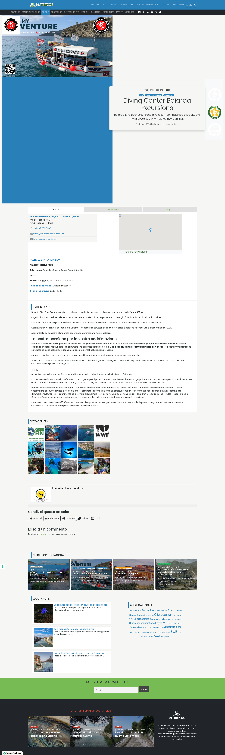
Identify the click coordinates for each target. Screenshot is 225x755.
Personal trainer (145, 627)
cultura (34, 727)
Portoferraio (121, 567)
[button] (150, 230)
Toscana (158, 89)
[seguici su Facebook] (144, 12)
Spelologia (153, 632)
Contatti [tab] (56, 209)
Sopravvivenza (144, 632)
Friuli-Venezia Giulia (45, 730)
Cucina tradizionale (81, 568)
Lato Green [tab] (113, 209)
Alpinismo (137, 611)
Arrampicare (149, 610)
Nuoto (171, 623)
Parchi (85, 12)
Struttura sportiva (164, 632)
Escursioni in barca (153, 95)
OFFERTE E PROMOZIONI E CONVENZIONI (91, 710)
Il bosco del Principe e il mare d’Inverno (45, 734)
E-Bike (132, 619)
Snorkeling (168, 95)
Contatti (165, 4)
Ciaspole (151, 615)
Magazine (179, 4)
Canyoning (142, 615)
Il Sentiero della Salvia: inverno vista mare (86, 734)
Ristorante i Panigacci (84, 573)
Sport (45, 12)
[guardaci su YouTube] (152, 12)
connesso (45, 534)
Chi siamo (95, 4)
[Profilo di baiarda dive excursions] (40, 495)
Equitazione (142, 619)
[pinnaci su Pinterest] (160, 12)
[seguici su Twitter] (148, 12)
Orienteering (178, 623)
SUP (179, 632)
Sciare (177, 626)
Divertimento (71, 12)
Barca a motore (162, 611)
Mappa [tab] (169, 209)
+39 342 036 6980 (42, 228)
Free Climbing (176, 619)
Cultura (95, 12)
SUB (141, 95)
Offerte (129, 12)
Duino (34, 730)
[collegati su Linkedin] (139, 12)
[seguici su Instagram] (156, 12)
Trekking (159, 636)
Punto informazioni (158, 627)
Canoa (132, 615)
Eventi (119, 12)
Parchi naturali (122, 564)
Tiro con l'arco (146, 636)
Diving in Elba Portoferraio (171, 573)
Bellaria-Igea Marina (125, 722)
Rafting (169, 626)
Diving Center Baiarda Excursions (47, 573)
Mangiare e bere (31, 12)
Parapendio (135, 627)
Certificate (126, 4)
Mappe (149, 4)
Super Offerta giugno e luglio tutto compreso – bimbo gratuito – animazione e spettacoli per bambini (133, 734)
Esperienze (108, 12)
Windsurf (168, 637)
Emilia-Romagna (141, 722)
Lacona (150, 89)
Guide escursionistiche (142, 623)
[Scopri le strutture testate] (214, 94)
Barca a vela (175, 610)
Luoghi (140, 4)
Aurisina (77, 730)
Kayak (158, 623)
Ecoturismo (110, 4)
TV (156, 4)
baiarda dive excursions (68, 488)
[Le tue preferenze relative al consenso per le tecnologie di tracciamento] (2, 566)
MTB (165, 623)
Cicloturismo (165, 614)
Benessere (56, 12)
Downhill (179, 615)
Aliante (131, 611)
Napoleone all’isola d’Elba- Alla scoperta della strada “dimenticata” (131, 572)
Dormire (15, 12)
